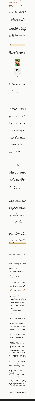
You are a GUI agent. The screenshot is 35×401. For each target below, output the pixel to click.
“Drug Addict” (21, 131)
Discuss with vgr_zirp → (14, 44)
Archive (18, 0)
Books (25, 0)
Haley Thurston (13, 6)
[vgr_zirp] (14, 0)
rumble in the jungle (21, 381)
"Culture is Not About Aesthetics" (16, 347)
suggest (12, 49)
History (16, 0)
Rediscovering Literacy (14, 374)
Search (21, 0)
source (17, 76)
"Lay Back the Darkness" (16, 327)
